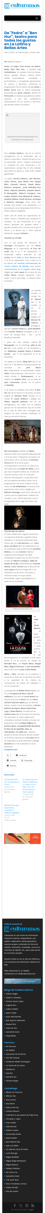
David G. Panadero (13, 997)
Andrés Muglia (12, 994)
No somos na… (12, 1172)
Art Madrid (10, 1050)
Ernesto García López (14, 1001)
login (31, 1209)
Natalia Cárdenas (13, 1168)
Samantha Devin (12, 1032)
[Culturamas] (22, 932)
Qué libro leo (11, 1077)
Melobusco (10, 1069)
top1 (38, 52)
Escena (32, 52)
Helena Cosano (12, 1130)
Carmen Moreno (12, 1111)
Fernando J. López (13, 1119)
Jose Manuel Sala (13, 1142)
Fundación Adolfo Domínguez (18, 1061)
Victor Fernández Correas (16, 1184)
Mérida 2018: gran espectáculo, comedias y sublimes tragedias (11, 809)
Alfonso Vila (11, 1096)
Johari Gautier (11, 1138)
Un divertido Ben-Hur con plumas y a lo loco (12, 782)
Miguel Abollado (12, 1157)
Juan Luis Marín (12, 1145)
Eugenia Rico (11, 1005)
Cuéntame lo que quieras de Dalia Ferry (22, 1115)
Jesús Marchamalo (13, 1016)
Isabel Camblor (12, 1009)
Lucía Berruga (11, 1153)
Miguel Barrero (12, 1164)
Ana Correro (11, 1100)
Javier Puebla (11, 1013)
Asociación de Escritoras (16, 1054)
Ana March (10, 1103)
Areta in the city (12, 1107)
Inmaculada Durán (13, 1134)
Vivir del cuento (12, 1191)
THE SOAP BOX (12, 1180)
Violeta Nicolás (12, 1187)
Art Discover (11, 1046)
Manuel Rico (11, 1024)
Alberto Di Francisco (14, 1092)
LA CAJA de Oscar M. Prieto (17, 1149)
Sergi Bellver (11, 1036)
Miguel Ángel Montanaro (16, 1161)
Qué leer (9, 1073)
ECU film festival (12, 1058)
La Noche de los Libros (15, 1065)
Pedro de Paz (11, 1028)
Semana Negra (12, 1080)
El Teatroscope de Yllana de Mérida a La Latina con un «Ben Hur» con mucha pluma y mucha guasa (29, 785)
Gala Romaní (11, 1126)
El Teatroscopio (22, 52)
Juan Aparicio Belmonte (15, 1020)
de (27, 257)
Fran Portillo (11, 1122)
